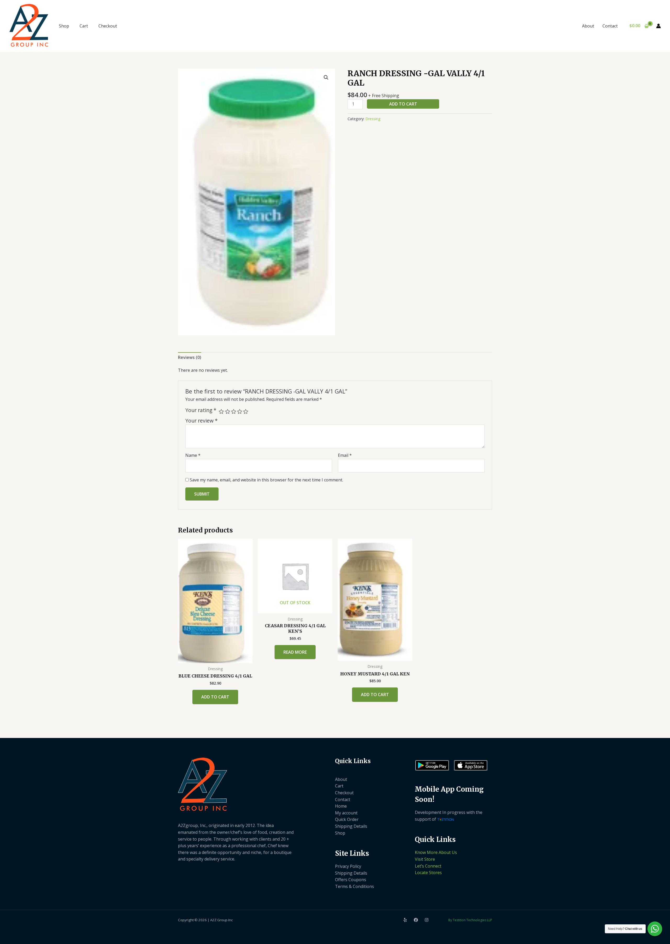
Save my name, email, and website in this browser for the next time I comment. (266, 480)
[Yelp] (405, 920)
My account (346, 813)
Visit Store (425, 859)
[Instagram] (427, 920)
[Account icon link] (658, 26)
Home (341, 806)
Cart (84, 26)
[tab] (189, 357)
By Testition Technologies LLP (470, 920)
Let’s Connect (428, 866)
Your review (201, 420)
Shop (64, 26)
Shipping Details (351, 826)
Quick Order (347, 819)
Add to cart (403, 104)
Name (192, 455)
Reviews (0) (189, 357)
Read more (295, 652)
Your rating (200, 410)
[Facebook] (416, 920)
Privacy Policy (348, 866)
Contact (610, 26)
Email (345, 455)
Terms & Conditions (354, 886)
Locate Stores (428, 872)
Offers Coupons (350, 879)
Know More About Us (436, 852)
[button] (326, 77)
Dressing (373, 118)
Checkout (107, 26)
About (588, 26)
